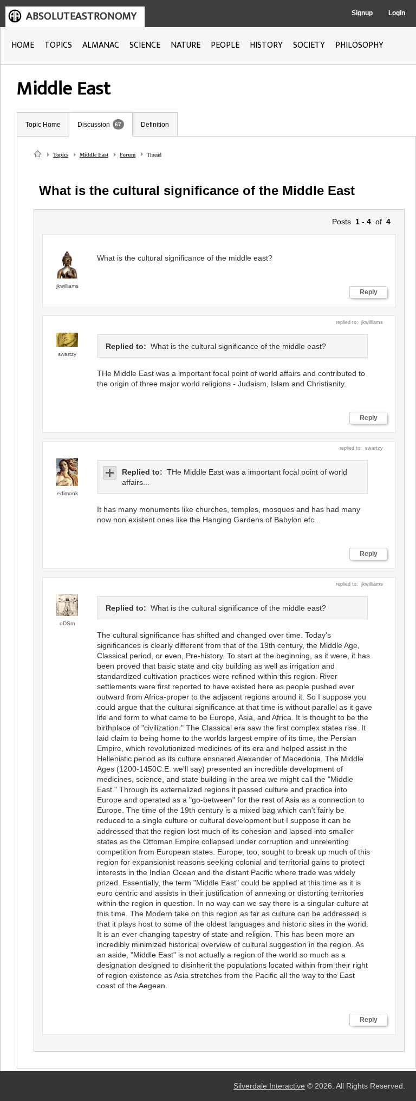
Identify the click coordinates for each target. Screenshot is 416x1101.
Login (396, 13)
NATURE (185, 45)
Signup (362, 13)
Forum (127, 155)
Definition (155, 124)
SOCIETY (309, 45)
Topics (60, 155)
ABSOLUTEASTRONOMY (81, 16)
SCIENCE (144, 45)
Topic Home (43, 124)
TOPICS (58, 45)
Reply (369, 292)
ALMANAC (100, 45)
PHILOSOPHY (359, 45)
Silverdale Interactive (269, 1086)
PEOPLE (225, 45)
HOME (22, 45)
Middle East (94, 155)
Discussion (93, 124)
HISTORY (266, 45)
